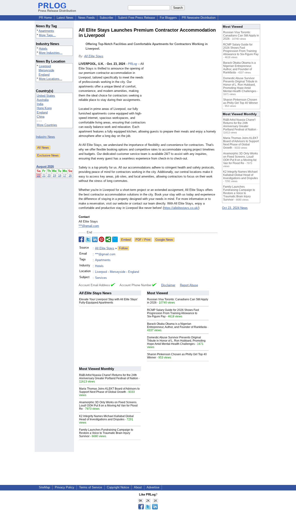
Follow (123, 248)
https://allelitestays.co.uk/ (181, 208)
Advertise (153, 487)
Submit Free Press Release (136, 17)
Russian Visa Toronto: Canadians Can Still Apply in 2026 (241, 35)
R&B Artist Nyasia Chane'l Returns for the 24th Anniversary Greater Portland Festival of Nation (108, 376)
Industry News (45, 136)
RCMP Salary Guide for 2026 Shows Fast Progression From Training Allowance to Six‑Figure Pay (173, 313)
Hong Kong (44, 108)
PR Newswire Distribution (199, 17)
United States (46, 95)
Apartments (46, 31)
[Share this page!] (148, 508)
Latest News (65, 17)
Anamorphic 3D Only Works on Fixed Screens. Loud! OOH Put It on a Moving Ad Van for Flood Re (108, 405)
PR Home (45, 17)
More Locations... (50, 79)
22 (38, 175)
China (40, 116)
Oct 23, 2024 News (235, 208)
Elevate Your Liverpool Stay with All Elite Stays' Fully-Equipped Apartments (108, 301)
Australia (43, 100)
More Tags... (47, 35)
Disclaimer (168, 285)
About (138, 487)
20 (49, 175)
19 (54, 175)
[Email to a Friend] (115, 239)
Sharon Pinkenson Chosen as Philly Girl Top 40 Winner (240, 101)
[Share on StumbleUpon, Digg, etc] (108, 239)
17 (64, 175)
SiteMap (44, 487)
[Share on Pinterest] (101, 239)
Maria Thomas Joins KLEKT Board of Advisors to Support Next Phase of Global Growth (109, 390)
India (40, 104)
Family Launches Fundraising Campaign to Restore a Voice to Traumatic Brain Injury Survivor (106, 433)
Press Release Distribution (57, 10)
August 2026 (45, 166)
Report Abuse (189, 285)
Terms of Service (90, 487)
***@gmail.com (89, 226)
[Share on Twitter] (88, 239)
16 (70, 175)
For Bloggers (168, 17)
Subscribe (106, 17)
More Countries (47, 125)
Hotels (43, 48)
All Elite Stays (93, 56)
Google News (164, 239)
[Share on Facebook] (81, 239)
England (44, 74)
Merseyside (46, 70)
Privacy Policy (64, 487)
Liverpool (45, 66)
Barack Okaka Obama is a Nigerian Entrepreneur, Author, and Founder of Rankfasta (177, 325)
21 (44, 175)
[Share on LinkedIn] (95, 239)
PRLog (132, 64)
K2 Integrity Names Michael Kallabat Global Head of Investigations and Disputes (106, 418)
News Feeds (86, 17)
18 (59, 175)
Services (101, 278)
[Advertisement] (182, 95)
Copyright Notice (118, 487)
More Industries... (50, 52)
